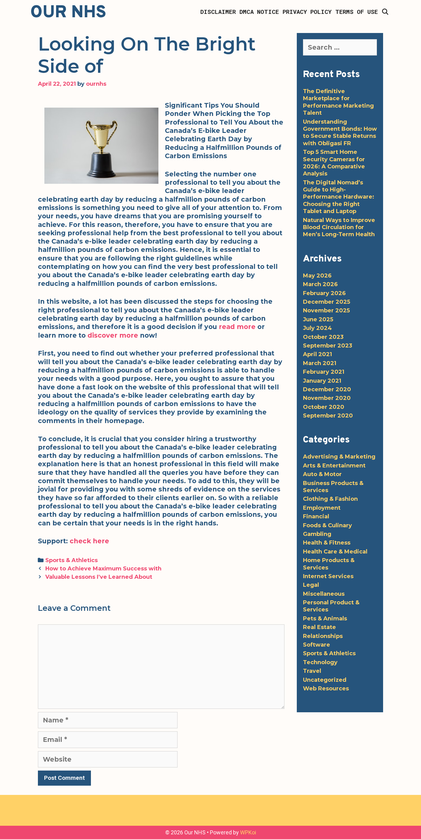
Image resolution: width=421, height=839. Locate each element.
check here (89, 541)
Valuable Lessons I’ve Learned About (98, 577)
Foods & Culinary (327, 525)
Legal (311, 585)
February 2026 (324, 293)
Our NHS (68, 13)
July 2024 (317, 328)
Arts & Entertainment (334, 465)
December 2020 (327, 389)
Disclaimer (218, 11)
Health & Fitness (326, 542)
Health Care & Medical (335, 551)
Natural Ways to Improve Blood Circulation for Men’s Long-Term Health (339, 227)
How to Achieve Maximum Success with (103, 568)
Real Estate (319, 627)
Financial (316, 516)
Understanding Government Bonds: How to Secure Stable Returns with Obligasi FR (340, 132)
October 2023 (323, 337)
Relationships (323, 636)
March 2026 (320, 284)
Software (316, 644)
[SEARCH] (385, 11)
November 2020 (327, 398)
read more (237, 327)
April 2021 (317, 354)
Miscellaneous (324, 593)
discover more (113, 335)
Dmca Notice (259, 11)
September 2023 (327, 345)
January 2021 (322, 380)
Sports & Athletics (71, 560)
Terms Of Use (356, 11)
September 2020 (328, 415)
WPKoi (248, 832)
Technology (320, 662)
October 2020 (323, 407)
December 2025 (326, 301)
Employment (322, 507)
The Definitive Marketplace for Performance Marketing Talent (338, 102)
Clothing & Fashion (330, 499)
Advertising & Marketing (339, 456)
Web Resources (326, 688)
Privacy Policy (307, 11)
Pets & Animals (325, 618)
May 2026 (317, 275)
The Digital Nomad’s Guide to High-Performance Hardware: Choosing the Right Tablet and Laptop (338, 197)
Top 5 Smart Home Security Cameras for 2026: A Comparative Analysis (334, 163)
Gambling (317, 534)
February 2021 (323, 371)
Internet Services (328, 576)
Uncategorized (324, 680)
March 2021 (319, 363)
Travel (312, 671)
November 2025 (326, 310)
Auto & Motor (322, 474)
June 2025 (318, 319)
